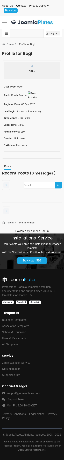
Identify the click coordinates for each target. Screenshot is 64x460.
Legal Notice (37, 414)
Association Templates (15, 326)
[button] (53, 33)
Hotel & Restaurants (14, 338)
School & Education (14, 332)
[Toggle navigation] (6, 33)
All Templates (10, 344)
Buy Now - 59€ (32, 260)
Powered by (22, 231)
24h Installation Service (16, 362)
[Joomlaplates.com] (32, 22)
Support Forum (11, 375)
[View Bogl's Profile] (32, 66)
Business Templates (14, 319)
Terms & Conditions (14, 414)
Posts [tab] (7, 166)
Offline (32, 71)
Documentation (11, 368)
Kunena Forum (40, 231)
